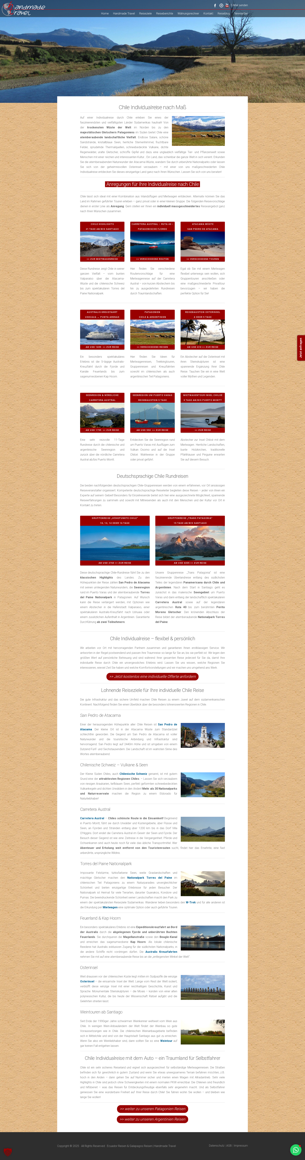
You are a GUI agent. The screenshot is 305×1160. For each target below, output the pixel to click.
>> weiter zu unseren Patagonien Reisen (152, 1109)
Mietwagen (110, 907)
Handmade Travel (124, 13)
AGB (229, 1145)
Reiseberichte (164, 13)
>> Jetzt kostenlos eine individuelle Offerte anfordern (152, 676)
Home (105, 13)
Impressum (241, 1145)
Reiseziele (145, 13)
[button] (8, 1152)
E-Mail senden (239, 5)
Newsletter (241, 13)
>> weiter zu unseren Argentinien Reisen (152, 1119)
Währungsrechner (188, 13)
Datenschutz (216, 1145)
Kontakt (208, 13)
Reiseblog (224, 13)
